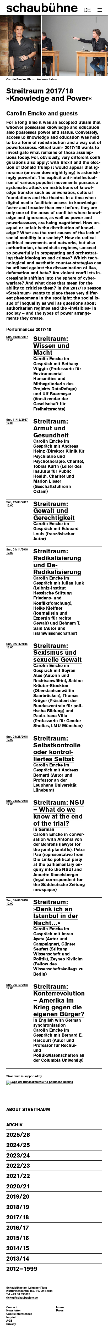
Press (60, 1310)
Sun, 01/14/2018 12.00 (17, 551)
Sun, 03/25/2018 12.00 (17, 738)
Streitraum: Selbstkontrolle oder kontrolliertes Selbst (56, 748)
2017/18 (17, 1217)
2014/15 (17, 1248)
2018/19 (17, 1207)
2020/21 (18, 1186)
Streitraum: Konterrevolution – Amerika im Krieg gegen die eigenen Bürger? (59, 1000)
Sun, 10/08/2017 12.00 (17, 338)
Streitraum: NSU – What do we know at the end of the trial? (58, 812)
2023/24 (18, 1155)
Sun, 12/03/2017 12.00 (17, 503)
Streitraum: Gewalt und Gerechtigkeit (54, 511)
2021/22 (18, 1176)
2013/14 (17, 1258)
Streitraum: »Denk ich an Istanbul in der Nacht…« (55, 912)
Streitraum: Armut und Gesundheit (51, 428)
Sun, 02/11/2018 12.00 (17, 645)
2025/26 (18, 1135)
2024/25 (18, 1145)
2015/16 (17, 1238)
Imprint (11, 1317)
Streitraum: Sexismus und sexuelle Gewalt (57, 653)
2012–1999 (21, 1269)
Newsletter (13, 1310)
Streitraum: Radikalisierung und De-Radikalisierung (57, 561)
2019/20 (17, 1196)
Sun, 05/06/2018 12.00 (17, 901)
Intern (60, 1307)
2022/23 (18, 1165)
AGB (9, 1320)
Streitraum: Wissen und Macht (51, 346)
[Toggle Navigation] (100, 10)
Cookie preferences (19, 1314)
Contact (11, 1307)
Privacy (11, 1324)
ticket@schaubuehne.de (22, 1297)
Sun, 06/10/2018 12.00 (17, 986)
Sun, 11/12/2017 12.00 (17, 421)
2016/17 (17, 1227)
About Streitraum (28, 1109)
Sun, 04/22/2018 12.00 (17, 802)
